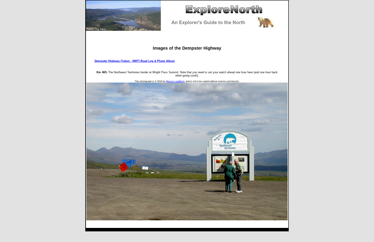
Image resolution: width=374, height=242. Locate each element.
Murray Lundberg (175, 81)
